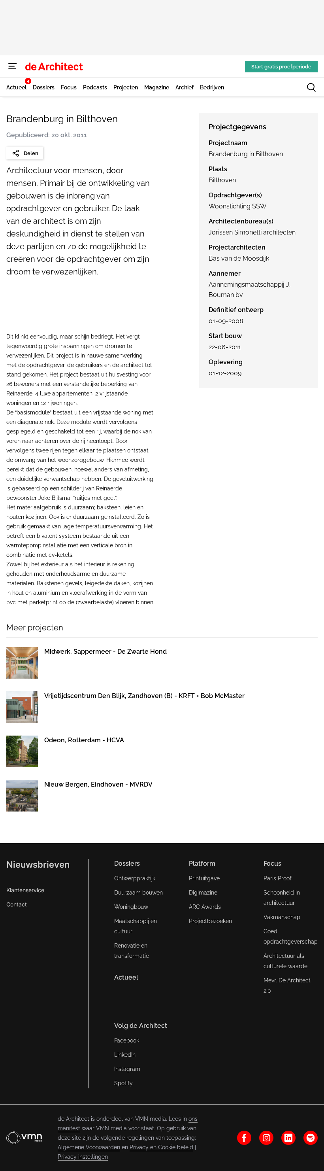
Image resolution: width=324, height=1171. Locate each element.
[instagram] (266, 1138)
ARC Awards (205, 907)
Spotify (123, 1083)
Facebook (126, 1040)
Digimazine (203, 892)
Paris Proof (278, 878)
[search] (311, 87)
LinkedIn (125, 1055)
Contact (16, 904)
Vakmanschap (282, 917)
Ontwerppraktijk (134, 878)
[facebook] (244, 1138)
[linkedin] (288, 1138)
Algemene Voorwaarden (89, 1147)
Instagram (127, 1069)
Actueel (126, 977)
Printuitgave (204, 878)
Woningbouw (131, 907)
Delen (31, 153)
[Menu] (12, 66)
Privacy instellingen (83, 1157)
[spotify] (310, 1138)
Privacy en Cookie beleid (161, 1147)
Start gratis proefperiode (281, 67)
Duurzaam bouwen (138, 892)
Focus (272, 863)
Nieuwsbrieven (38, 864)
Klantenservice (25, 890)
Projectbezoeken (210, 921)
